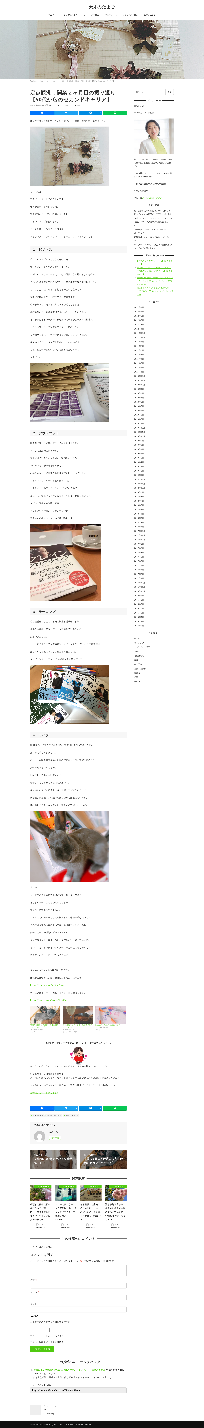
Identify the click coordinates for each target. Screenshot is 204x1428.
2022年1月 (139, 328)
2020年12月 (139, 376)
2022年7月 (139, 307)
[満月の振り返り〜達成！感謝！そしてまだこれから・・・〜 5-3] (78, 1015)
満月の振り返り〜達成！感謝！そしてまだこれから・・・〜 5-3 (78, 1026)
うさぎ (137, 638)
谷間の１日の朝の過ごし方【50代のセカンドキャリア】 (44, 1026)
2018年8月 (139, 496)
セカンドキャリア (66, 105)
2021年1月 (139, 371)
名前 (33, 1280)
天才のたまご (102, 7)
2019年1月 (139, 475)
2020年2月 (139, 419)
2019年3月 (139, 466)
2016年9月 (139, 595)
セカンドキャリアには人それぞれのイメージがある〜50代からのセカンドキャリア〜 (155, 291)
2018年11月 (139, 483)
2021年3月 (139, 363)
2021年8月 (139, 341)
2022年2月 (139, 324)
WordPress (85, 1424)
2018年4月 (139, 514)
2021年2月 (139, 367)
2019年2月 (139, 471)
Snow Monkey (37, 1424)
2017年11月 (139, 535)
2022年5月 (139, 316)
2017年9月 (139, 544)
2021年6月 (139, 350)
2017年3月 (139, 569)
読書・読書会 (140, 668)
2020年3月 (139, 415)
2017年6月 (139, 557)
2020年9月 (139, 389)
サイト (33, 1304)
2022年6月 (139, 311)
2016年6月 (139, 608)
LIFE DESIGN (38, 1116)
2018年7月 (139, 501)
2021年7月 (139, 346)
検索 (169, 91)
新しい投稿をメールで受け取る (48, 1342)
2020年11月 (139, 380)
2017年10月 (139, 539)
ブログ (137, 651)
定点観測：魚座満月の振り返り (107, 1025)
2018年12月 (139, 479)
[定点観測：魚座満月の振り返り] (110, 1015)
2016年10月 (139, 591)
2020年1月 (139, 423)
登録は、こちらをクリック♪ (44, 1092)
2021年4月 (139, 359)
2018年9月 (139, 492)
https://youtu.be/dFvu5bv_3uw (47, 985)
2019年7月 (139, 449)
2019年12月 (139, 427)
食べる (137, 681)
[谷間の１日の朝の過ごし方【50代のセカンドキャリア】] (45, 1015)
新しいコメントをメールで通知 (48, 1336)
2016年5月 (139, 613)
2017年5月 (139, 561)
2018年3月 (139, 518)
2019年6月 (139, 453)
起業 (78, 105)
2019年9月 (139, 440)
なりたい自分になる (54, 1116)
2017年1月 (139, 578)
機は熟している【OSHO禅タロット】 (154, 267)
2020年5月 (139, 406)
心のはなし (139, 655)
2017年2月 (139, 574)
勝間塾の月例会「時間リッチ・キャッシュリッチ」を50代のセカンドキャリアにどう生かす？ (155, 281)
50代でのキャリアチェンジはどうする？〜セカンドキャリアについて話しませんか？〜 (153, 221)
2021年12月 (139, 333)
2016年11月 (139, 587)
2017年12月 (139, 531)
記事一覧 (55, 1137)
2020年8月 (139, 393)
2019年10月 (139, 436)
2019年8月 (139, 445)
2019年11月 (139, 432)
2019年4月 (139, 462)
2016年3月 (139, 621)
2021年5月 (139, 354)
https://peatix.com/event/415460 (48, 1000)
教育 (136, 660)
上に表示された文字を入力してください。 (51, 1321)
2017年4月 (139, 565)
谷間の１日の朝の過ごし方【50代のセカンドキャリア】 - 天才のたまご (69, 1369)
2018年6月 (139, 505)
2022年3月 (139, 320)
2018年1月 (139, 526)
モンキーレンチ (61, 1424)
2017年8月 (139, 548)
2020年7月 (139, 397)
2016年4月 (139, 617)
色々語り (138, 664)
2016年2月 (139, 625)
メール (35, 1292)
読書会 (137, 673)
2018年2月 (139, 522)
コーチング (139, 642)
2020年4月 (139, 410)
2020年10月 (139, 384)
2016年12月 (139, 582)
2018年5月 (139, 509)
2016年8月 (139, 600)
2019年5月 (139, 458)
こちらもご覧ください (152, 198)
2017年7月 (139, 552)
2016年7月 (139, 604)
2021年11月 (139, 337)
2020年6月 (139, 402)
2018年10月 (139, 488)
